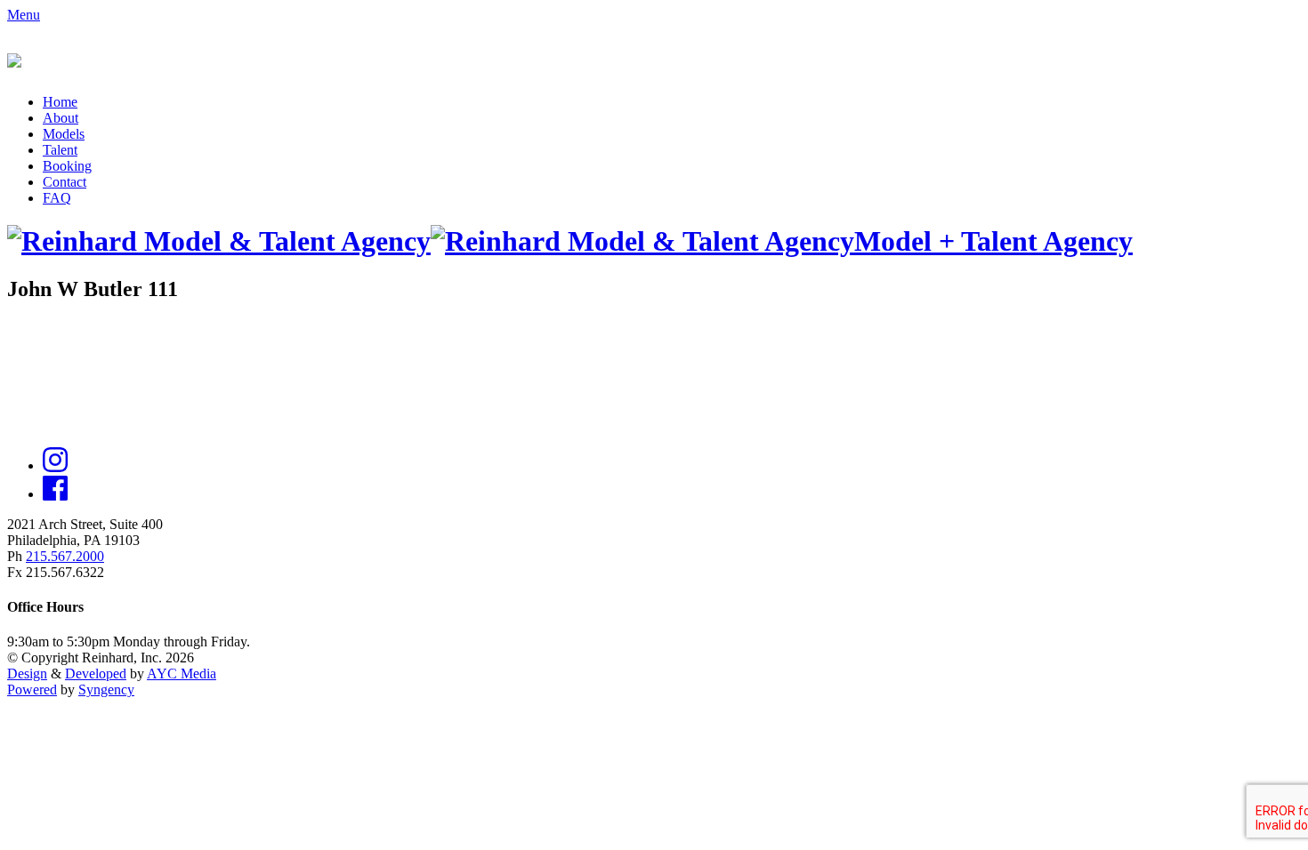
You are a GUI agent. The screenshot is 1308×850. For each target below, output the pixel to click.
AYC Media (181, 673)
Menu (23, 14)
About (60, 117)
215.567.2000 (65, 556)
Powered (32, 689)
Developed (95, 673)
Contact (64, 181)
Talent (60, 149)
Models (64, 133)
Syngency (106, 689)
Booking (67, 165)
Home (60, 101)
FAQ (57, 197)
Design (27, 673)
